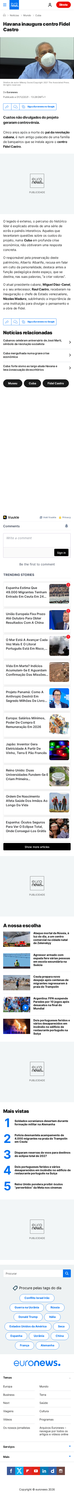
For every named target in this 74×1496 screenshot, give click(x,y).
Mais (6, 1456)
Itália (52, 1316)
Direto (63, 4)
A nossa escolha (22, 925)
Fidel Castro (56, 383)
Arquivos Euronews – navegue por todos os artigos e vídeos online (53, 1431)
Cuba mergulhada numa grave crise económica (26, 355)
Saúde (43, 1402)
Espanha (16, 1335)
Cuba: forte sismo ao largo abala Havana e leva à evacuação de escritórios (30, 367)
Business (8, 1394)
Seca (61, 1326)
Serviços (9, 1446)
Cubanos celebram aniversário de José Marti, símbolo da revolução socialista (32, 342)
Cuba (38, 15)
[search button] (67, 1273)
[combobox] (37, 1273)
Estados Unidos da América (28, 1326)
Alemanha (47, 1345)
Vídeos (7, 1419)
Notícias (14, 15)
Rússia (55, 1307)
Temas (7, 1377)
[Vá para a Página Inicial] (14, 4)
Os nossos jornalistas (16, 1427)
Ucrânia (39, 1335)
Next (6, 1402)
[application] (37, 58)
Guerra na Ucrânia (27, 1307)
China (60, 1335)
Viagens (8, 1411)
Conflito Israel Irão (37, 1297)
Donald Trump (28, 1316)
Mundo (27, 15)
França (24, 1345)
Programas (46, 1419)
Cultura (44, 1411)
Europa (7, 1386)
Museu (12, 383)
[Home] (4, 15)
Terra (42, 1394)
